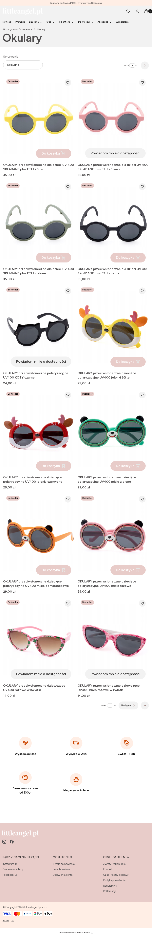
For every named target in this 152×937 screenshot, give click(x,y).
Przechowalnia (61, 869)
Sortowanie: (11, 56)
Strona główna (10, 29)
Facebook (8, 874)
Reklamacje (109, 891)
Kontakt (107, 869)
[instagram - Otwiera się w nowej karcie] (4, 841)
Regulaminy (110, 885)
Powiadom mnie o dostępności (115, 153)
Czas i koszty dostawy (115, 874)
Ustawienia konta (62, 874)
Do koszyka (50, 153)
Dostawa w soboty (13, 869)
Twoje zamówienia (64, 863)
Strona (126, 65)
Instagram (9, 863)
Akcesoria (27, 29)
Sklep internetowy (74, 932)
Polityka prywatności (114, 880)
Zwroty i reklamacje (114, 863)
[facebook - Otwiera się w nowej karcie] (11, 841)
